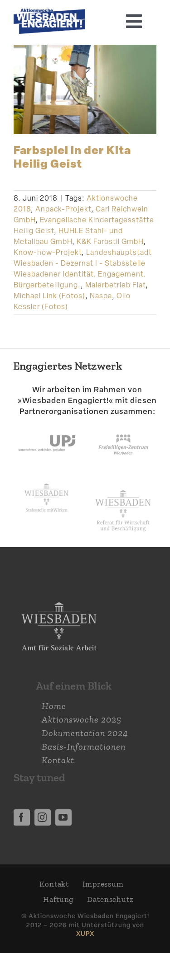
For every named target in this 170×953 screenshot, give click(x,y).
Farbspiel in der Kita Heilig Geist (72, 156)
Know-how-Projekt (48, 252)
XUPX (85, 933)
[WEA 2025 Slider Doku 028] (49, 13)
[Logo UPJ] (47, 426)
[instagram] (42, 817)
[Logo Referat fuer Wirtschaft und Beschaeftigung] (123, 488)
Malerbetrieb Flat (115, 285)
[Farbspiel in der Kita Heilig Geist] (85, 89)
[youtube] (63, 817)
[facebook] (22, 817)
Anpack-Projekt (63, 209)
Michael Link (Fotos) (49, 295)
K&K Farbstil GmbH (110, 241)
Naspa (101, 295)
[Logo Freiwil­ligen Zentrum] (123, 426)
